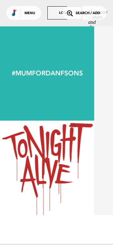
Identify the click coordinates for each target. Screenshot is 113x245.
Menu (29, 13)
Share (66, 167)
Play (47, 167)
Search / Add (88, 13)
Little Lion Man (47, 198)
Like (27, 167)
